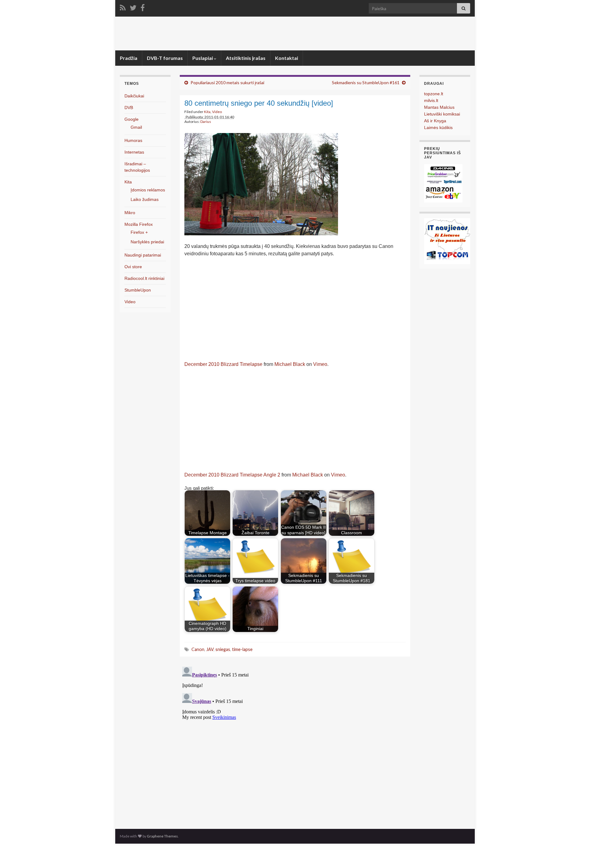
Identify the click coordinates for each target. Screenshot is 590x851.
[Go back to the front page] (295, 33)
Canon (197, 649)
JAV (210, 649)
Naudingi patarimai (142, 255)
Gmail (136, 127)
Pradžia (128, 58)
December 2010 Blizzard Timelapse (223, 364)
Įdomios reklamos (148, 189)
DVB (128, 107)
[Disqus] (295, 741)
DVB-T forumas (165, 58)
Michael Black (289, 364)
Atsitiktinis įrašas (246, 58)
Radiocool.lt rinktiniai (144, 278)
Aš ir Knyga (435, 120)
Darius (205, 121)
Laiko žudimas (145, 199)
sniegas (222, 649)
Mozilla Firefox (138, 224)
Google (131, 119)
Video (217, 111)
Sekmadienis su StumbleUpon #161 (365, 82)
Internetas (134, 152)
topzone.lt (433, 93)
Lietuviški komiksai (442, 114)
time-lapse (242, 649)
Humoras (133, 140)
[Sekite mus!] (133, 6)
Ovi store (133, 266)
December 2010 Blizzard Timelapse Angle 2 (232, 474)
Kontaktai (286, 58)
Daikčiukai (134, 95)
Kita (207, 111)
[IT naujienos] (447, 240)
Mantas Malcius (439, 107)
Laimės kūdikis (438, 127)
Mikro (129, 212)
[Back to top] (576, 837)
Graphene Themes (162, 836)
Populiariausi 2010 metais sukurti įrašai (227, 82)
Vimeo (320, 364)
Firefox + (139, 232)
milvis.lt (431, 100)
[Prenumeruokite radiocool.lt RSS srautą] (123, 6)
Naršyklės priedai (147, 241)
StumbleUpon (137, 290)
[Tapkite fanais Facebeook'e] (142, 6)
